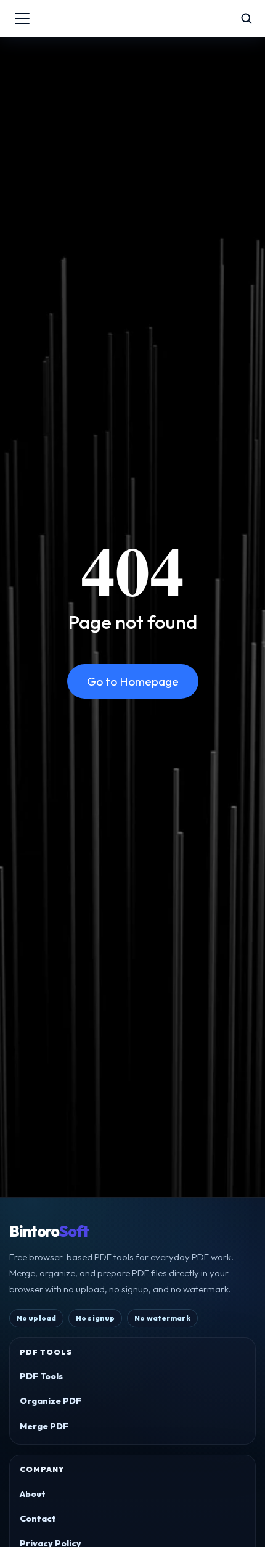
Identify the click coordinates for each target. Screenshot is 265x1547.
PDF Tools (41, 1376)
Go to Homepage (133, 681)
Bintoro (49, 1231)
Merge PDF (44, 1426)
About (33, 1494)
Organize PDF (50, 1400)
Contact (38, 1518)
